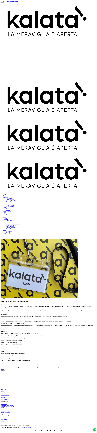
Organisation (3, 392)
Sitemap (29, 427)
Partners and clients (5, 395)
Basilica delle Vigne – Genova (7, 405)
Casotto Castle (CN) (5, 411)
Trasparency (3, 397)
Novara (2, 408)
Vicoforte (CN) (4, 404)
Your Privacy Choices (52, 430)
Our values (3, 391)
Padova (2, 410)
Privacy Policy (4, 399)
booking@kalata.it (14, 1)
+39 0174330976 (5, 1)
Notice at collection (40, 430)
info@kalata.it (3, 418)
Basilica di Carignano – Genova (7, 406)
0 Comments (3, 369)
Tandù (25, 427)
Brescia (2, 407)
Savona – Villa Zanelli (5, 412)
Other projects (3, 393)
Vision (2, 390)
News (2, 304)
